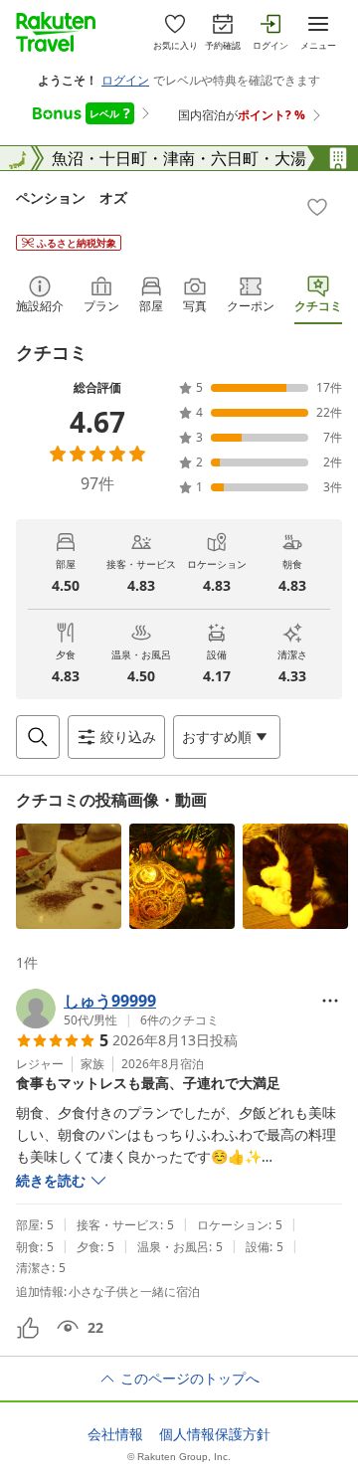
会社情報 (115, 1434)
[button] (68, 876)
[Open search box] (38, 737)
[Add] (317, 207)
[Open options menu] (330, 1001)
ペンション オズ (71, 197)
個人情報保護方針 (214, 1434)
